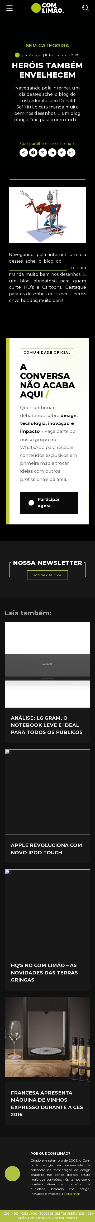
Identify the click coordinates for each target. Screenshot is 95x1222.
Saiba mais (72, 1194)
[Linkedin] (52, 152)
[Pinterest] (62, 152)
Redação (35, 55)
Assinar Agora (47, 575)
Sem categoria (47, 46)
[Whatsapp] (24, 152)
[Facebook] (33, 152)
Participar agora (49, 502)
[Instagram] (71, 152)
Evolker (71, 1218)
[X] (43, 152)
